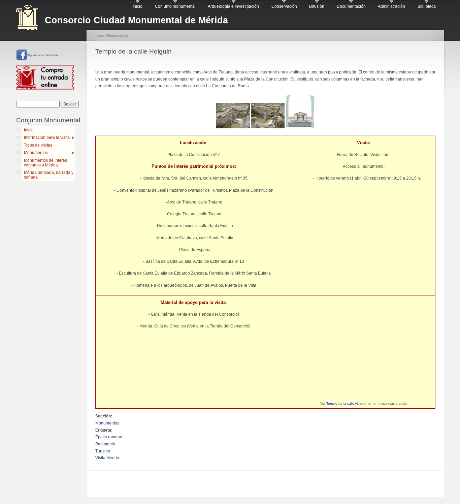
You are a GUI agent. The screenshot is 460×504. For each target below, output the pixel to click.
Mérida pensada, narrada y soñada (48, 175)
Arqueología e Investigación (233, 6)
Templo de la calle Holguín (346, 403)
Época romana (108, 437)
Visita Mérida (107, 457)
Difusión (316, 6)
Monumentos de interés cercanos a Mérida (45, 162)
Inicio (137, 6)
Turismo (102, 451)
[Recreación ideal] (300, 127)
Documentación (351, 6)
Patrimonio (105, 444)
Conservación (284, 6)
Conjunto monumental (175, 6)
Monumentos (36, 152)
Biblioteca (427, 6)
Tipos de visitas (38, 145)
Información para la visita (47, 137)
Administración (391, 6)
